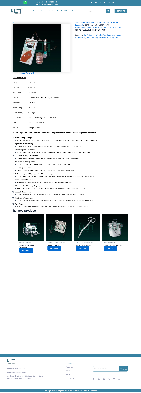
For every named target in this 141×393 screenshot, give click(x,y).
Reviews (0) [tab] (30, 73)
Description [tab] (22, 73)
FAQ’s (66, 11)
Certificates (53, 11)
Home (35, 11)
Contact (75, 11)
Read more (26, 250)
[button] (41, 22)
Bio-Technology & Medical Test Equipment (90, 27)
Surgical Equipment (88, 22)
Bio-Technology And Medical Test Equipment (103, 37)
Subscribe (123, 369)
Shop (43, 11)
